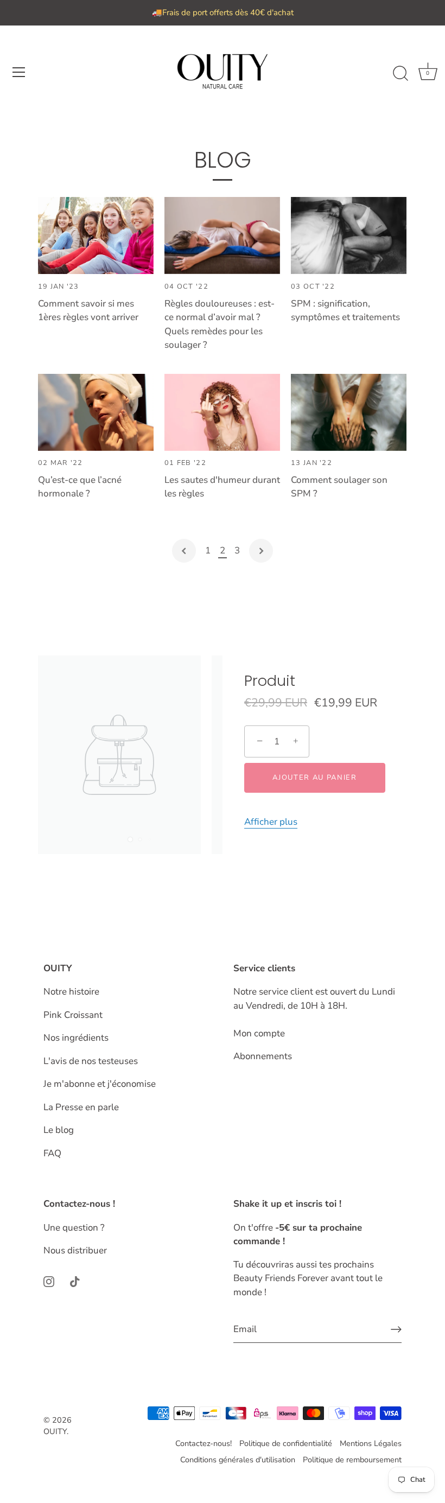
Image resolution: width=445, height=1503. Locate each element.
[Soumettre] (396, 1329)
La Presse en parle (81, 1107)
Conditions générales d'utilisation (237, 1459)
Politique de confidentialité (285, 1443)
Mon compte (259, 1033)
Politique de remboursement (352, 1459)
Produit (269, 681)
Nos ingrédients (76, 1037)
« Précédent (184, 551)
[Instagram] (48, 1281)
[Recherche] (400, 74)
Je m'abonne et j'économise (99, 1084)
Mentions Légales (371, 1443)
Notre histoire (71, 991)
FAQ (52, 1153)
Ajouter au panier (314, 777)
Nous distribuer (75, 1250)
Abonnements (262, 1056)
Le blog (58, 1130)
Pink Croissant (73, 1015)
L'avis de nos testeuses (90, 1061)
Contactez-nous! (203, 1443)
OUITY (55, 1431)
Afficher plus (270, 822)
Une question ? (74, 1227)
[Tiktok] (74, 1281)
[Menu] (19, 72)
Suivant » (261, 551)
